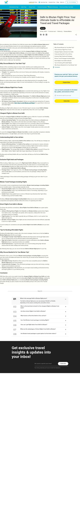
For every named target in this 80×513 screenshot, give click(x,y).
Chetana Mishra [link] (67, 31)
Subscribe (66, 101)
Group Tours (32, 7)
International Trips (13, 7)
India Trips (23, 7)
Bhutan (43, 28)
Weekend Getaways (53, 7)
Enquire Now (66, 82)
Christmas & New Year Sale (66, 7)
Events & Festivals (42, 7)
